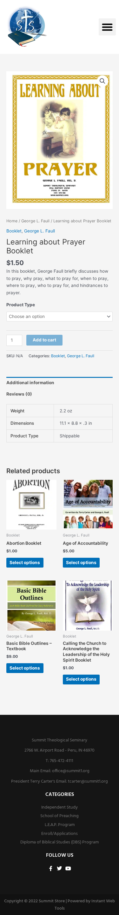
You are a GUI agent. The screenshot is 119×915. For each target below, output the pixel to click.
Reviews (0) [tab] (19, 394)
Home (11, 221)
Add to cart (44, 339)
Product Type (20, 304)
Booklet (14, 230)
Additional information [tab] (30, 382)
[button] (107, 26)
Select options (25, 562)
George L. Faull (35, 221)
